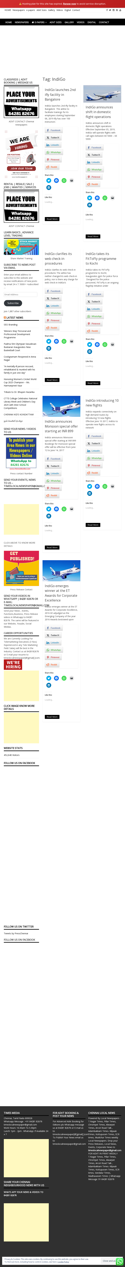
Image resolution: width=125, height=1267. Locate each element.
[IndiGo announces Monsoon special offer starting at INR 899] (61, 406)
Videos (59, 10)
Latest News (15, 317)
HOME (8, 10)
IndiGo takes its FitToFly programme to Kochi (101, 259)
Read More (52, 219)
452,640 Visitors (12, 755)
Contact (76, 10)
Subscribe (13, 303)
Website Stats (13, 748)
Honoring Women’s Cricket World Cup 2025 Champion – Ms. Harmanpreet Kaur (20, 382)
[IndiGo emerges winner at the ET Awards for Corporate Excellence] (61, 570)
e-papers (30, 10)
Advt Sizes (42, 10)
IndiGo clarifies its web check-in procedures (58, 259)
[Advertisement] (62, 52)
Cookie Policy (63, 1262)
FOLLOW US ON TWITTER (19, 926)
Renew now (69, 3)
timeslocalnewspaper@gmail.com (20, 1124)
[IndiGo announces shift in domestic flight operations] (102, 94)
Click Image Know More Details (19, 707)
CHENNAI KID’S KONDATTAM (19, 414)
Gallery (51, 10)
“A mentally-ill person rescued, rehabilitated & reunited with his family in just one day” (19, 369)
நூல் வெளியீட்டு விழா (13, 420)
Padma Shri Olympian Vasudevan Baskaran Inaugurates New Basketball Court (20, 347)
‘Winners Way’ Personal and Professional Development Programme (17, 334)
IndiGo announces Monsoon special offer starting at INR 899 (61, 426)
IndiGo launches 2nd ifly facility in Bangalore (60, 94)
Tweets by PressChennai (16, 933)
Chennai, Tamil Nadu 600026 (18, 1118)
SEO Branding (10, 324)
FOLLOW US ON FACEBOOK (19, 763)
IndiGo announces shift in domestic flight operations (99, 112)
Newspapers (18, 10)
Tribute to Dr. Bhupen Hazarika (19, 392)
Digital (67, 10)
